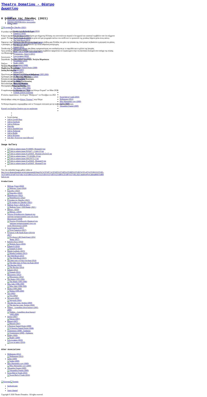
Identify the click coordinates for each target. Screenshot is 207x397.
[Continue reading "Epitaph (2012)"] (13, 272)
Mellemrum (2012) (14, 354)
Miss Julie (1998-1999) (15, 284)
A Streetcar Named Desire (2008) (19, 326)
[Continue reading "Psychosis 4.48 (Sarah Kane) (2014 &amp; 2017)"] (23, 239)
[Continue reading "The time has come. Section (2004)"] (21, 305)
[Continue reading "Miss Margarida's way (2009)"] (19, 366)
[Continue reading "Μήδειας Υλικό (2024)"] (16, 188)
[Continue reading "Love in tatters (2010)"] (16, 342)
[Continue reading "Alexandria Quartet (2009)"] (18, 370)
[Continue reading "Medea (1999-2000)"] (15, 291)
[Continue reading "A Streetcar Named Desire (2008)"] (20, 328)
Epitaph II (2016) (13, 246)
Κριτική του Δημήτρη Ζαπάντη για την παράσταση (19, 109)
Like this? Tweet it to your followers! (20, 138)
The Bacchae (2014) (14, 265)
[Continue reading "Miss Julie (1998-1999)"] (17, 286)
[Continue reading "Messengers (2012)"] (15, 277)
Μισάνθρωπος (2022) (15, 195)
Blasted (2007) (12, 321)
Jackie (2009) (12, 359)
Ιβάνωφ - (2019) (13, 210)
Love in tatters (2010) (15, 340)
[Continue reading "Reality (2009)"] (13, 338)
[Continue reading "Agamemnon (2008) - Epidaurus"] (20, 333)
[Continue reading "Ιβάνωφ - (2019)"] (14, 212)
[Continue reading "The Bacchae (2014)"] (15, 267)
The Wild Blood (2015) (15, 256)
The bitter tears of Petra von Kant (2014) (21, 260)
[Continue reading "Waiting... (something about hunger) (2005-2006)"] (23, 314)
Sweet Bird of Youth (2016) (17, 373)
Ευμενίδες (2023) (13, 191)
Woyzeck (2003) (13, 298)
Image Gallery (12, 23)
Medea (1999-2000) (14, 289)
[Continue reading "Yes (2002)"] (12, 296)
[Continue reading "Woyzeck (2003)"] (14, 300)
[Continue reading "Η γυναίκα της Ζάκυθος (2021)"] (19, 202)
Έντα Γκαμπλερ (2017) (15, 228)
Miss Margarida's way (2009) (18, 363)
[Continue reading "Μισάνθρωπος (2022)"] (16, 198)
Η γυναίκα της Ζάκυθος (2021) (18, 200)
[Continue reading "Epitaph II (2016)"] (14, 249)
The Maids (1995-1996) (16, 279)
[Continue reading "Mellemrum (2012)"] (15, 356)
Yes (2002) (11, 293)
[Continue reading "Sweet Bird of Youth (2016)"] (18, 375)
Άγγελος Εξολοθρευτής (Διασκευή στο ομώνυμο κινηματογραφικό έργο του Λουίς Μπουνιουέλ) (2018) (22, 216)
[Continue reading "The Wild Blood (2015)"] (17, 258)
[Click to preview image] (13, 27)
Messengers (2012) (14, 275)
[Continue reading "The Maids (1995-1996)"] (17, 282)
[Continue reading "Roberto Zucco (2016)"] (16, 244)
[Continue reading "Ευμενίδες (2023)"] (14, 193)
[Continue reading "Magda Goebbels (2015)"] (17, 253)
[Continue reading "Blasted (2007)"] (13, 324)
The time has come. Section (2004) (19, 303)
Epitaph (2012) (12, 270)
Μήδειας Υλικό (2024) (15, 186)
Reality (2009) (12, 335)
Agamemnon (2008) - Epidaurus (19, 331)
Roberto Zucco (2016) (15, 242)
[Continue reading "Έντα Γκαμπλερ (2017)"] (16, 230)
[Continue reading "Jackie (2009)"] (13, 361)
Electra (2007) (12, 317)
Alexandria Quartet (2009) (16, 368)
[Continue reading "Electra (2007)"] (13, 319)
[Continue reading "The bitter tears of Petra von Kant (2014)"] (23, 263)
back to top (5, 177)
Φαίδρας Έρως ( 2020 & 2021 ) (18, 205)
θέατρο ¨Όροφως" (26, 99)
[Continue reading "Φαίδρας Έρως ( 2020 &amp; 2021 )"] (21, 207)
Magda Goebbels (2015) (16, 251)
